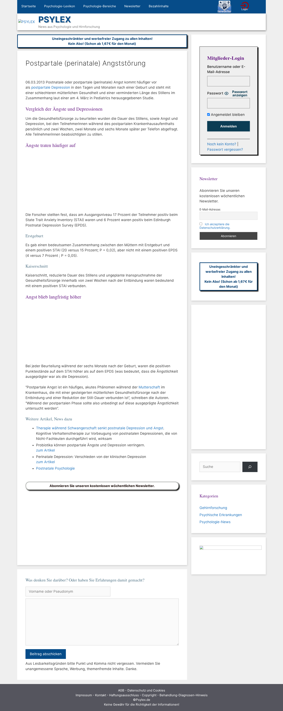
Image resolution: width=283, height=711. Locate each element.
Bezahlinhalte (159, 6)
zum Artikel (45, 450)
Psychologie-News (215, 522)
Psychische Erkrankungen (221, 515)
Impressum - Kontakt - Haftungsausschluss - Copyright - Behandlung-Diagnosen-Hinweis (142, 695)
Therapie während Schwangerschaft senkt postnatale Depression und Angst (99, 428)
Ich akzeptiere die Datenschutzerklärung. (215, 225)
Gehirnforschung (213, 508)
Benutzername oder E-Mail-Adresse (226, 69)
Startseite (28, 6)
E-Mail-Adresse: (210, 209)
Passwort (215, 93)
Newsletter (132, 6)
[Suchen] (250, 467)
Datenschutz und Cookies (146, 690)
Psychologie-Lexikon (59, 6)
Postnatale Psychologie (55, 468)
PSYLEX (54, 19)
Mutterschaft (149, 387)
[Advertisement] (102, 181)
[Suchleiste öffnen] (260, 7)
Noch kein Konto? (221, 144)
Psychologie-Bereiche (99, 6)
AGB (121, 690)
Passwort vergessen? (225, 149)
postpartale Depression (50, 87)
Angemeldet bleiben (227, 115)
